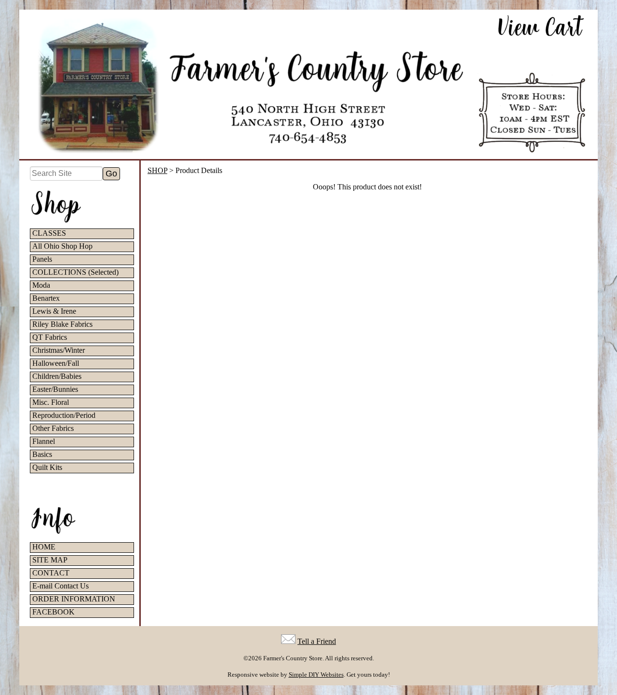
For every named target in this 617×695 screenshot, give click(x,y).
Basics (42, 454)
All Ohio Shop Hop (62, 246)
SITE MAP (49, 560)
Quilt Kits (47, 467)
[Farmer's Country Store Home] (308, 84)
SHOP (157, 170)
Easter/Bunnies (55, 389)
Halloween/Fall (55, 363)
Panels (42, 259)
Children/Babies (56, 376)
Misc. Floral (50, 402)
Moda (41, 285)
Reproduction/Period (63, 415)
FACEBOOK (53, 612)
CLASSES (49, 233)
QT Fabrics (49, 337)
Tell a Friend (316, 641)
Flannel (43, 441)
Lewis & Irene (54, 311)
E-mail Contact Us (60, 586)
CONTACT (50, 573)
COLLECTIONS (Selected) (75, 272)
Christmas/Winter (58, 350)
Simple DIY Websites (316, 674)
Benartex (46, 298)
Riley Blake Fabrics (62, 324)
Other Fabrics (53, 428)
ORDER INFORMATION (73, 599)
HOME (43, 547)
